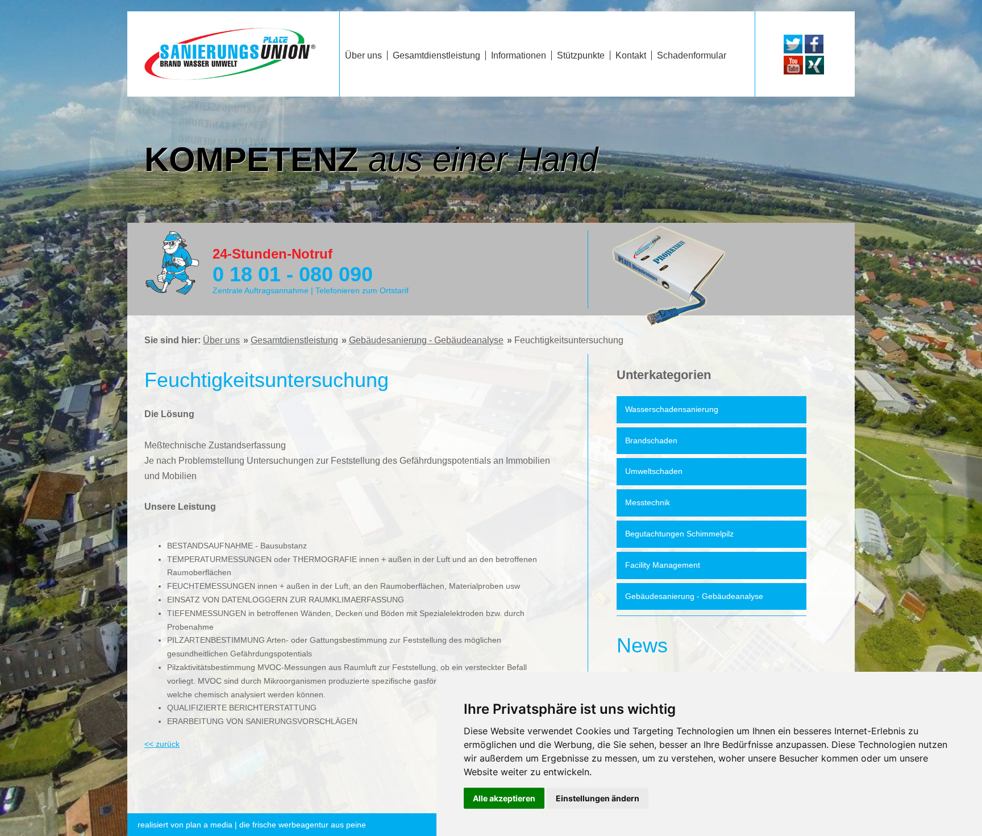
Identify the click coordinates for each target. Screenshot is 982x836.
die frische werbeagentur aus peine (252, 824)
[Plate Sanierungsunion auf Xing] (814, 71)
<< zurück (162, 743)
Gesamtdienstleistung (294, 340)
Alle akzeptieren (504, 798)
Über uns (221, 340)
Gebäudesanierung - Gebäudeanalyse (426, 340)
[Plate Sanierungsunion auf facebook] (814, 50)
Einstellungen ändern (597, 798)
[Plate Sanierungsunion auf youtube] (793, 71)
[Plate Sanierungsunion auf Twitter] (793, 50)
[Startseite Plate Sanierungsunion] (229, 77)
